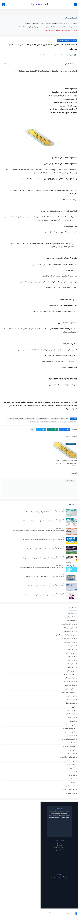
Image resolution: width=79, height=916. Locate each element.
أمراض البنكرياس (69, 631)
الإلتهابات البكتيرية (69, 725)
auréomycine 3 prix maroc (48, 422)
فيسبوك (65, 877)
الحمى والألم (71, 768)
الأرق (73, 707)
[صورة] (71, 513)
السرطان (72, 775)
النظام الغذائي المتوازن (67, 789)
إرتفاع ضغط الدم (69, 678)
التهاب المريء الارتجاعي (67, 757)
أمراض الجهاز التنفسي (68, 638)
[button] (64, 429)
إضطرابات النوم (70, 689)
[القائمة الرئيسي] (75, 4)
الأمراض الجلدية (70, 714)
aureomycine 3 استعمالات (15, 418)
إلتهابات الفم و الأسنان (68, 692)
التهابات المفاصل (69, 761)
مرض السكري (70, 793)
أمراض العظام (70, 653)
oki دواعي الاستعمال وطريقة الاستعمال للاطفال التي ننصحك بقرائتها (43, 521)
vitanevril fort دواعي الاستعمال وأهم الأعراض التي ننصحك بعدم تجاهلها (42, 558)
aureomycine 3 (30, 418)
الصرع (73, 782)
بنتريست (59, 877)
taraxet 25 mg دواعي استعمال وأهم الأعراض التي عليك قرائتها (45, 512)
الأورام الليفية (71, 717)
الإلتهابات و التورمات (68, 739)
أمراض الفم (71, 660)
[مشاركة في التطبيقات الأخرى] (32, 429)
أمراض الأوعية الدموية (68, 624)
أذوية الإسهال (71, 613)
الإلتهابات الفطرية (69, 732)
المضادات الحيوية (69, 786)
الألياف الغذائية (70, 710)
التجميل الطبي (70, 753)
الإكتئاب (72, 721)
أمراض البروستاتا (69, 627)
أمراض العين (71, 656)
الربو (73, 771)
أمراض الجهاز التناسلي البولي (65, 635)
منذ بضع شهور (59, 510)
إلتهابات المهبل (70, 703)
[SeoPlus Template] (76, 913)
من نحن (59, 843)
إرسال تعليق (70, 481)
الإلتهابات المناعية (69, 735)
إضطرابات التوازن (69, 685)
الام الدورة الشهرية (69, 746)
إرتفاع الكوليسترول (69, 674)
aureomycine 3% (33, 422)
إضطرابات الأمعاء (69, 681)
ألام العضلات (71, 620)
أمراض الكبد (71, 667)
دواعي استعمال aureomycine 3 (67, 40)
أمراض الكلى (71, 671)
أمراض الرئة (71, 649)
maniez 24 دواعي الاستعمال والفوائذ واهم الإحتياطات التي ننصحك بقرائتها (42, 539)
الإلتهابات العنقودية (69, 728)
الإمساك (72, 743)
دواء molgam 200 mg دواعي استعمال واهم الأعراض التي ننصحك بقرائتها (42, 567)
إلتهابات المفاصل (69, 699)
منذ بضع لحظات (71, 458)
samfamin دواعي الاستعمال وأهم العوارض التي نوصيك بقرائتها (45, 576)
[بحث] (3, 4)
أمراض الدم (71, 645)
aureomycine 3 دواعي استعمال (67, 422)
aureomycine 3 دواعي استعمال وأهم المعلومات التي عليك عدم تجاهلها (66, 463)
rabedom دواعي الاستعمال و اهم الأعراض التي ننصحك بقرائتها (45, 586)
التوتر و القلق (71, 764)
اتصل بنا (59, 845)
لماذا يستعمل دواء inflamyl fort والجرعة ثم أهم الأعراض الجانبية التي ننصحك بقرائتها (38, 530)
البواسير (72, 750)
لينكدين (53, 877)
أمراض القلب (71, 663)
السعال (73, 779)
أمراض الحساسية (69, 642)
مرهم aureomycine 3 (42, 418)
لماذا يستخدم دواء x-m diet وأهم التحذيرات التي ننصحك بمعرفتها (44, 595)
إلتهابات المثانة (70, 696)
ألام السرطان (71, 617)
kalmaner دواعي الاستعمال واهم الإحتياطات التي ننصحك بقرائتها (44, 549)
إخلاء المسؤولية (59, 850)
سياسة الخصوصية (59, 848)
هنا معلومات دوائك (40, 4)
